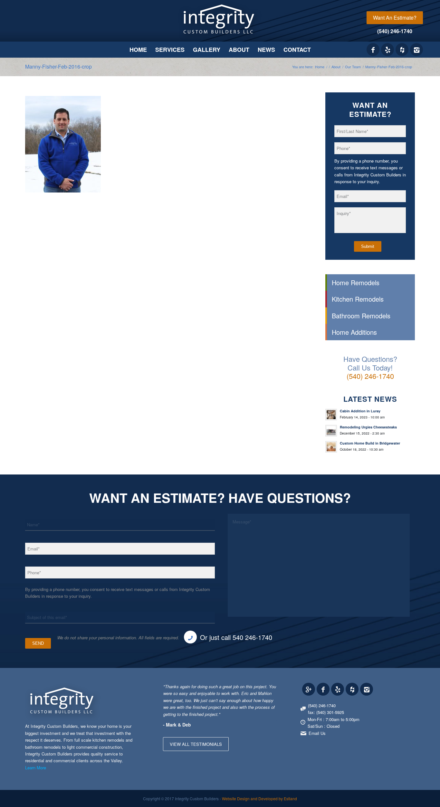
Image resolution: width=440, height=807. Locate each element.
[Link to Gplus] (308, 689)
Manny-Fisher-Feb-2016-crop (58, 66)
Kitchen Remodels (358, 299)
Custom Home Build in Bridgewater (370, 443)
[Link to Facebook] (373, 49)
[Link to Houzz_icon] (402, 49)
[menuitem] (395, 17)
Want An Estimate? (394, 17)
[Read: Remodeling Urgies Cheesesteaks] (331, 430)
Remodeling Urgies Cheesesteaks (368, 427)
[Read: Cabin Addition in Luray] (331, 414)
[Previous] (256, 689)
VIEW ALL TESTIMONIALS (196, 744)
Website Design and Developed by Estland (259, 798)
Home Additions (354, 332)
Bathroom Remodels (361, 315)
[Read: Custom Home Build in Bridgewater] (331, 447)
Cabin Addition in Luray (360, 410)
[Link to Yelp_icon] (387, 49)
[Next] (270, 689)
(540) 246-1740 (394, 31)
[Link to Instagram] (416, 49)
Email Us (317, 733)
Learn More (35, 768)
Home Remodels (355, 282)
